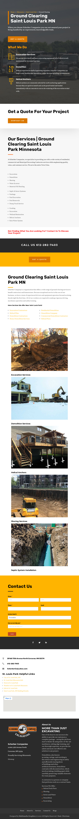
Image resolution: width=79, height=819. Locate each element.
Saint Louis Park (31, 12)
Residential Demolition (50, 310)
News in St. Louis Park (11, 683)
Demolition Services (20, 424)
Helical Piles (14, 313)
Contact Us (17, 121)
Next (59, 816)
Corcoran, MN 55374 (15, 751)
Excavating (47, 801)
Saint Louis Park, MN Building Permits (16, 691)
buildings (47, 764)
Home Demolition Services (20, 319)
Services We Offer (48, 786)
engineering (57, 760)
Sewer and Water (49, 795)
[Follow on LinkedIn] (46, 642)
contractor (47, 780)
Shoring (46, 791)
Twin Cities (45, 165)
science (47, 760)
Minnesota (20, 12)
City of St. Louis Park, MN (12, 678)
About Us (30, 811)
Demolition (21, 67)
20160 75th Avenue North (17, 747)
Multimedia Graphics (27, 816)
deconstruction (58, 769)
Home (13, 12)
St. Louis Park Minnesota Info (13, 680)
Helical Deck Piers (50, 788)
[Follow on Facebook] (33, 642)
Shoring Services (19, 521)
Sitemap (11, 759)
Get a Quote (18, 39)
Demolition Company (49, 313)
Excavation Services (25, 54)
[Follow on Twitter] (39, 642)
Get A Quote (39, 259)
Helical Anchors (23, 79)
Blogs (54, 811)
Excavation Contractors (18, 310)
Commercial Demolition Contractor (54, 316)
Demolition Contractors (18, 316)
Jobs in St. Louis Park (10, 688)
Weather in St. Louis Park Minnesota (15, 686)
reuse (46, 776)
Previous (65, 816)
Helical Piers (46, 319)
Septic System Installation (23, 570)
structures (52, 767)
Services (38, 811)
